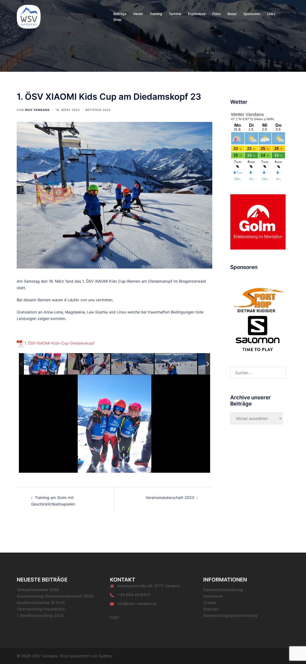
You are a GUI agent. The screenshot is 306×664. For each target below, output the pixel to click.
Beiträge (119, 14)
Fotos (216, 14)
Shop (117, 19)
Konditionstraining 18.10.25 (41, 602)
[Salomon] (258, 333)
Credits (209, 602)
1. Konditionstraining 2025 (40, 615)
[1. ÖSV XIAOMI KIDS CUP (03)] (132, 364)
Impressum (213, 596)
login (114, 617)
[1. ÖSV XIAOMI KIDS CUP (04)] (176, 364)
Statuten (211, 609)
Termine (175, 14)
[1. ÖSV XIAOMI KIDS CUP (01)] (45, 364)
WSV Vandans (37, 110)
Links (271, 14)
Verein (138, 14)
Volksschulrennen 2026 (38, 589)
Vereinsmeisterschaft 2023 (170, 497)
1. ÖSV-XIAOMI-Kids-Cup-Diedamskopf (59, 343)
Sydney (105, 655)
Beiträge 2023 (98, 110)
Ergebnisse (197, 14)
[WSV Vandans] (29, 16)
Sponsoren (251, 14)
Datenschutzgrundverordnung (230, 615)
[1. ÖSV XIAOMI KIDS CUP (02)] (89, 364)
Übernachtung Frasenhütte (41, 609)
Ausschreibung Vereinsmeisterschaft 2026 (55, 596)
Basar (232, 14)
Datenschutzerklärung (223, 589)
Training (156, 14)
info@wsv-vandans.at (136, 603)
